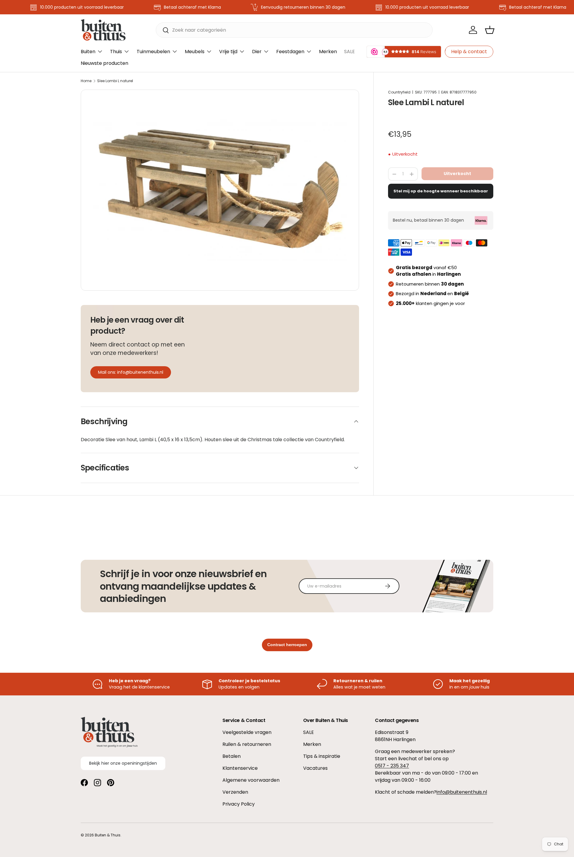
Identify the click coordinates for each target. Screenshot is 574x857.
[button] (489, 29)
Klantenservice (240, 768)
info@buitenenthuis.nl (461, 792)
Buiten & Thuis (107, 835)
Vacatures (315, 768)
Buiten (88, 51)
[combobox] (294, 30)
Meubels (194, 51)
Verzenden (235, 792)
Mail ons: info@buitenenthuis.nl (130, 372)
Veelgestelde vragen (246, 732)
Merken (328, 51)
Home (86, 81)
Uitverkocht (457, 174)
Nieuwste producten (104, 63)
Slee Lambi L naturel (115, 81)
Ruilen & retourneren (246, 744)
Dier (257, 51)
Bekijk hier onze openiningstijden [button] (123, 763)
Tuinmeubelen (153, 51)
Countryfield (399, 92)
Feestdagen (290, 51)
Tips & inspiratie (321, 756)
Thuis (116, 51)
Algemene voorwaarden (251, 780)
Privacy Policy (238, 804)
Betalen (231, 756)
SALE (349, 51)
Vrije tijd (228, 51)
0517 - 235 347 (392, 765)
